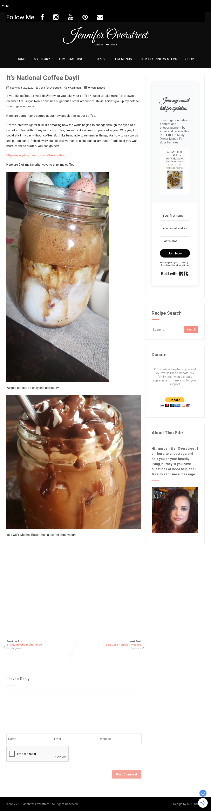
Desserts (136, 648)
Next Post (123, 643)
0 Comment (75, 87)
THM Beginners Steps (158, 59)
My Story (42, 59)
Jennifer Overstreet (106, 35)
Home (21, 59)
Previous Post (24, 643)
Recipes (98, 59)
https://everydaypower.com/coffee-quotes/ (36, 155)
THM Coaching (71, 59)
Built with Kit (175, 273)
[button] (175, 171)
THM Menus (122, 59)
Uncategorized (96, 87)
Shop (189, 59)
